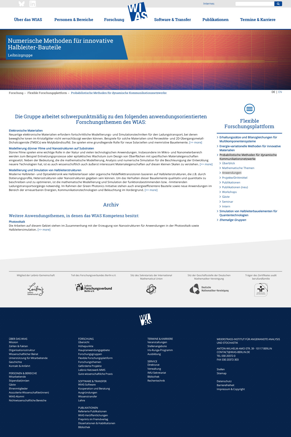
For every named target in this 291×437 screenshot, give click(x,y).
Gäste (226, 196)
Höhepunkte (85, 346)
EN (280, 92)
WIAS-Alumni (16, 396)
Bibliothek (84, 427)
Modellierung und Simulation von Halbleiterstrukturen (45, 170)
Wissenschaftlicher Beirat (23, 354)
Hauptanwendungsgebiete (94, 350)
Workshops (229, 192)
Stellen (221, 369)
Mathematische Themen (238, 168)
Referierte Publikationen (92, 411)
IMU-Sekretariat (156, 372)
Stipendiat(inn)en (19, 380)
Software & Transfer (172, 19)
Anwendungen (232, 173)
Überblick (228, 163)
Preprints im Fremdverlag (93, 419)
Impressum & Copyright (231, 389)
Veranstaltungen (157, 342)
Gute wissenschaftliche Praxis (95, 374)
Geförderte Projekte (90, 366)
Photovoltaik (17, 221)
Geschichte (15, 362)
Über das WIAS (28, 19)
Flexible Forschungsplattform (47, 93)
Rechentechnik (156, 380)
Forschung (114, 19)
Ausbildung (154, 354)
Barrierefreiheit (225, 385)
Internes (208, 3)
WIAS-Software (87, 384)
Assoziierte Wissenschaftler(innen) (29, 392)
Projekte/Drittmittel (234, 177)
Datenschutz (224, 381)
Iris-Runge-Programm (160, 350)
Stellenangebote (157, 346)
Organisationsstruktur (22, 350)
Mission (13, 342)
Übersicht (83, 342)
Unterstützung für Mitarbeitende (28, 358)
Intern (226, 206)
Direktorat (153, 364)
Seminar (227, 201)
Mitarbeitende (17, 376)
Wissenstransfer (87, 396)
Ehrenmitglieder (18, 388)
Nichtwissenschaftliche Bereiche (27, 400)
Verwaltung (154, 368)
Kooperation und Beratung (94, 388)
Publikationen (216, 19)
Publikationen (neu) (235, 187)
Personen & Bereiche (73, 19)
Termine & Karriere (258, 19)
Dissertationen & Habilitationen (96, 423)
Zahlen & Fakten (18, 346)
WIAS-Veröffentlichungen (93, 415)
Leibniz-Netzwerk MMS (91, 370)
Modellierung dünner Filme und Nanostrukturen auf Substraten (51, 148)
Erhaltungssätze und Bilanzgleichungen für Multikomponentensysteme (248, 139)
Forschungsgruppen (90, 354)
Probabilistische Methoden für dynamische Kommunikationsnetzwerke (119, 93)
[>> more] (195, 142)
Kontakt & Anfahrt (19, 366)
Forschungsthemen (89, 362)
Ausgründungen (87, 392)
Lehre (81, 400)
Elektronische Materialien (26, 130)
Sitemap (221, 373)
